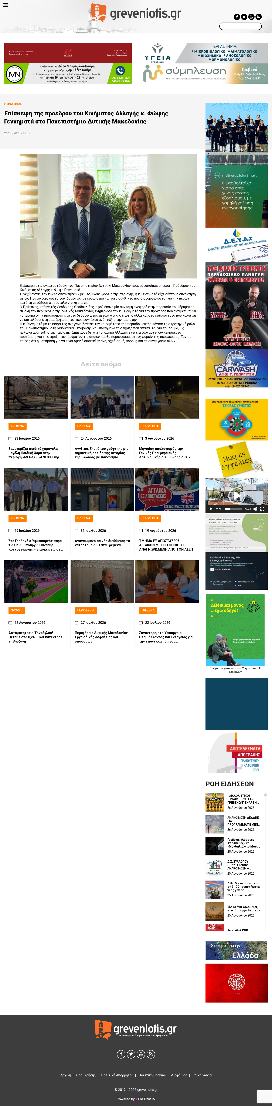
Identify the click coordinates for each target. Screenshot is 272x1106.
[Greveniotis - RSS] (258, 17)
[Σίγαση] (255, 509)
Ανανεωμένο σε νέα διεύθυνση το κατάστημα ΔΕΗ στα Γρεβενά (102, 543)
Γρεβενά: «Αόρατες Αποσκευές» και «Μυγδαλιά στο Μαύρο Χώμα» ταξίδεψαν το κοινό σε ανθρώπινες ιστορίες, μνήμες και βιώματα (243, 843)
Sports (17, 611)
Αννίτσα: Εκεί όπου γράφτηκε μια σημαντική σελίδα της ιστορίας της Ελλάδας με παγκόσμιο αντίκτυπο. (101, 453)
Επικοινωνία (202, 1075)
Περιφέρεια (150, 426)
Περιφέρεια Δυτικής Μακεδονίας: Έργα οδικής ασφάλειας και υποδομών (102, 637)
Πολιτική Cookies (152, 1075)
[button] (236, 495)
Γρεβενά (17, 426)
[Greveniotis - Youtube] (251, 17)
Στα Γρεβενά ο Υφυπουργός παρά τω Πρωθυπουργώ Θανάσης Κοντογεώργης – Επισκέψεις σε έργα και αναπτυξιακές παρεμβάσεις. (35, 545)
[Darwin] (145, 1099)
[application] (236, 495)
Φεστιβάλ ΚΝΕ (237, 930)
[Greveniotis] (136, 13)
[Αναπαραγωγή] (211, 509)
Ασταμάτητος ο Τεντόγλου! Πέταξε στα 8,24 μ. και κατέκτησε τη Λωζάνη (35, 637)
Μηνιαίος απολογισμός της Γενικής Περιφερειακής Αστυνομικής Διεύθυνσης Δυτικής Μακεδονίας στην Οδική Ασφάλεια (166, 453)
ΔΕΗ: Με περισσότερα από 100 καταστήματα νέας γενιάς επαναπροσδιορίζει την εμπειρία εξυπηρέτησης (243, 887)
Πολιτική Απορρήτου (117, 1075)
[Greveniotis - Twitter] (244, 17)
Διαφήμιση (179, 1075)
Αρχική (65, 1075)
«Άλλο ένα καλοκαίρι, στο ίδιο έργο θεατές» (243, 908)
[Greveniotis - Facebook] (237, 17)
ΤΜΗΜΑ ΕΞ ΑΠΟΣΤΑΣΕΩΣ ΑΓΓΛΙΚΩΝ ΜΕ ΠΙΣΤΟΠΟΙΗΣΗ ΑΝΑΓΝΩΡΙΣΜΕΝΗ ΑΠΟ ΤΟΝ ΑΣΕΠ (166, 545)
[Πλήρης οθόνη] (262, 509)
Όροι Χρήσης (86, 1075)
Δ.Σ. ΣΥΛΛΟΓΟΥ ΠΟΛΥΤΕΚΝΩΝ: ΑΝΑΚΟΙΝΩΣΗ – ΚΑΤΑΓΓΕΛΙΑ (238, 865)
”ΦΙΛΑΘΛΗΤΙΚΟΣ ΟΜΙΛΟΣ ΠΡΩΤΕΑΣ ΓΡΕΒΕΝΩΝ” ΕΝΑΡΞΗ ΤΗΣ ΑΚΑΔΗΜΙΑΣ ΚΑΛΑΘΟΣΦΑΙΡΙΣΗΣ (242, 799)
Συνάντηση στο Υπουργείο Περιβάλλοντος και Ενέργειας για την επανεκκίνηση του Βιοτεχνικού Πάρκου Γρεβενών (166, 637)
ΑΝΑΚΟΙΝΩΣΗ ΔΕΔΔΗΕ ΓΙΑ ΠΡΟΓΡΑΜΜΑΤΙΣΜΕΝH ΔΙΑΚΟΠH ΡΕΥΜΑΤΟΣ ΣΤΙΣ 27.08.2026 (243, 821)
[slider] (233, 509)
